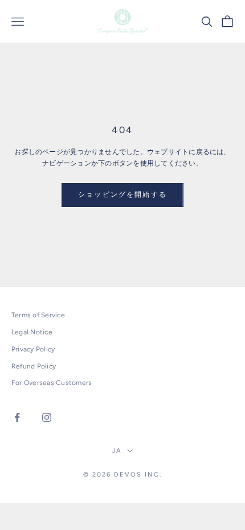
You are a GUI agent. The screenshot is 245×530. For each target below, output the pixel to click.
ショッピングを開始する (122, 194)
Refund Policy (33, 366)
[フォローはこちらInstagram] (46, 417)
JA (117, 450)
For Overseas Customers (51, 383)
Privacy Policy (33, 349)
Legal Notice (31, 332)
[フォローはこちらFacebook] (17, 417)
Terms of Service (38, 315)
